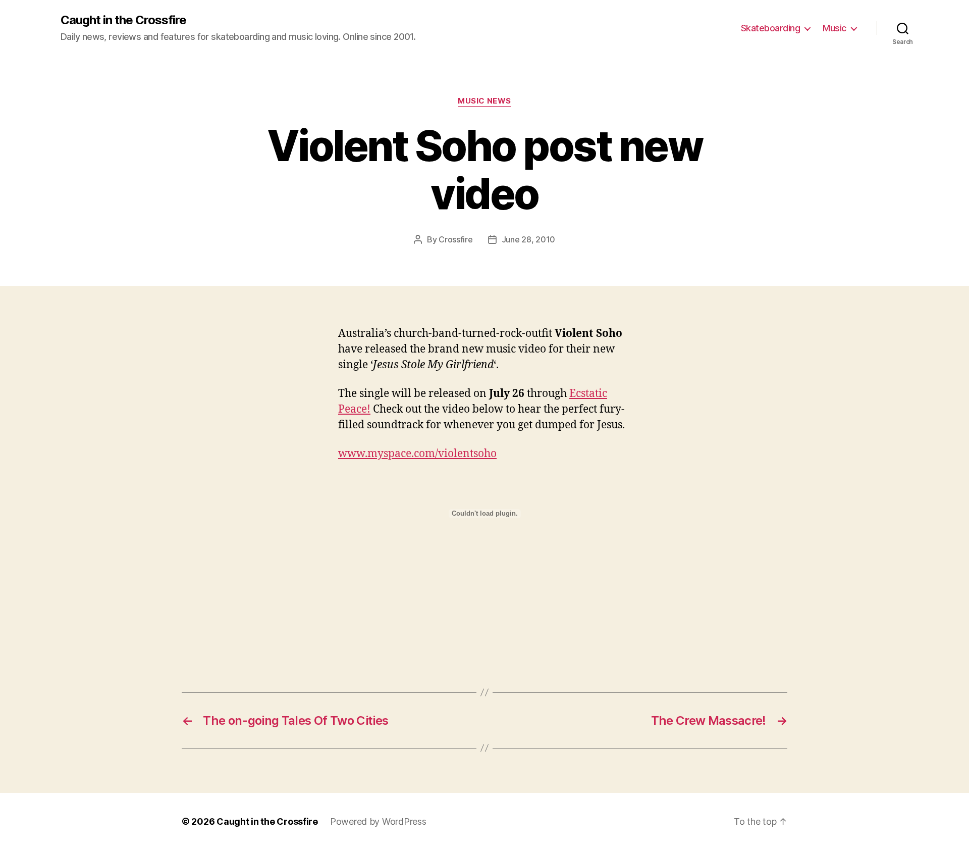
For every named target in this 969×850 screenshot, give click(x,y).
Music (834, 28)
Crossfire (456, 239)
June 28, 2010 (529, 239)
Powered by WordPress (378, 821)
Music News (484, 101)
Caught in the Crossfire (123, 20)
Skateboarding (770, 28)
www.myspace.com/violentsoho (417, 454)
